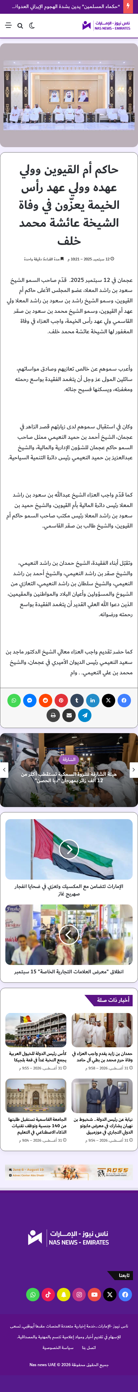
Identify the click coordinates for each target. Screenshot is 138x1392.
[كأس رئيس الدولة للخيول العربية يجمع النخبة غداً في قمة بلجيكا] (35, 1030)
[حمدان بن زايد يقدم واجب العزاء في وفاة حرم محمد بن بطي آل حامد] (102, 1030)
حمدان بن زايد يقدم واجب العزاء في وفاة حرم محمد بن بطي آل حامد (102, 1057)
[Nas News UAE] (106, 25)
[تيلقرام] (84, 715)
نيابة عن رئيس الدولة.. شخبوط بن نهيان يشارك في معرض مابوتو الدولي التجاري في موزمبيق (103, 1125)
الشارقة (69, 760)
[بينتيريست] (61, 700)
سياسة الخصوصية (58, 1347)
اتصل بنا (89, 1347)
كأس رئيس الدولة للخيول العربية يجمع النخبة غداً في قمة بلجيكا (37, 1057)
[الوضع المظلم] (31, 28)
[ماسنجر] (30, 700)
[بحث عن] (20, 28)
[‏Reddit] (45, 700)
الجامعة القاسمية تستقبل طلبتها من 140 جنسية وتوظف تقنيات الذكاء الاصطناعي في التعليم (37, 1125)
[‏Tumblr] (77, 700)
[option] (69, 770)
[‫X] (108, 700)
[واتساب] (14, 700)
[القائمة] (8, 28)
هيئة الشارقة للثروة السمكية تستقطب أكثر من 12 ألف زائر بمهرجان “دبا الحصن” (69, 777)
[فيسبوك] (124, 700)
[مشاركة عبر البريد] (69, 715)
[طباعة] (53, 715)
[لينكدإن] (92, 700)
